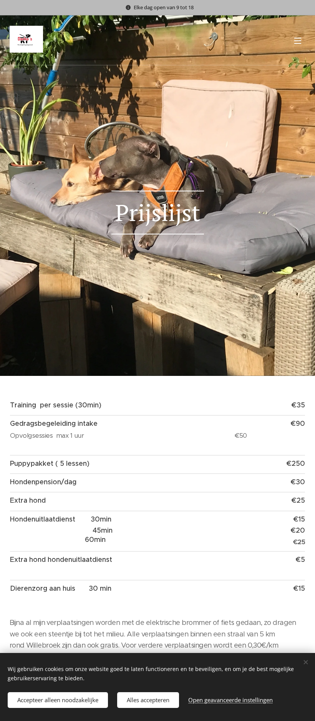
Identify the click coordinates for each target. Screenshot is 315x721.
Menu (297, 40)
